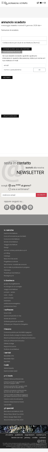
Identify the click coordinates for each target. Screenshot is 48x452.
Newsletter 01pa (9, 359)
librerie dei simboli (10, 319)
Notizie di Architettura (11, 242)
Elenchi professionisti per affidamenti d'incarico (19, 338)
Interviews (7, 270)
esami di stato (9, 298)
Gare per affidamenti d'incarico (14, 341)
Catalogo (7, 256)
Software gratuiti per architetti (14, 321)
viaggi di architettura (11, 289)
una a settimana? (20, 189)
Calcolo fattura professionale (13, 379)
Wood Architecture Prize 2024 (13, 420)
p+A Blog (7, 253)
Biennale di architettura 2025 (13, 411)
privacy (27, 437)
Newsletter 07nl (9, 356)
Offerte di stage (9, 343)
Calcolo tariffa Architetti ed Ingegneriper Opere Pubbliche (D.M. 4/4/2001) (16, 395)
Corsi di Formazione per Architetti (15, 236)
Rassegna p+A (9, 276)
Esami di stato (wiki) (10, 371)
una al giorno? (21, 185)
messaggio (6, 25)
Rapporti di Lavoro (10, 346)
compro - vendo (9, 292)
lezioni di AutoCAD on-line (12, 316)
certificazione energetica (12, 303)
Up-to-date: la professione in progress (17, 267)
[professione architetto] (17, 3)
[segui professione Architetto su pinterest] (30, 207)
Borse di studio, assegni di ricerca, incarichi (18, 335)
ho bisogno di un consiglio (13, 287)
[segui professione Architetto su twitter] (24, 207)
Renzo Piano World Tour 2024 (14, 414)
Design (6, 247)
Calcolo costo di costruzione (13, 399)
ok (39, 70)
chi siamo (9, 435)
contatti (42, 437)
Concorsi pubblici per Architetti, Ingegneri (17, 332)
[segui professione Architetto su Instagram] (12, 207)
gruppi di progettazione (12, 284)
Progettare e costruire (11, 261)
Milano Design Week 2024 (12, 417)
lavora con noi (17, 437)
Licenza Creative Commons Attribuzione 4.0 (31, 445)
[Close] (1, 451)
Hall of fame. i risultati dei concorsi (15, 264)
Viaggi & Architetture (10, 245)
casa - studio (8, 295)
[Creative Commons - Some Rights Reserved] (24, 441)
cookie (34, 437)
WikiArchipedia (9, 368)
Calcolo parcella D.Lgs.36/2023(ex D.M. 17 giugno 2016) (14, 382)
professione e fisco (10, 306)
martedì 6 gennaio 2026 (27, 25)
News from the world (11, 259)
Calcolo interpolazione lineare (14, 402)
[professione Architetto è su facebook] (18, 207)
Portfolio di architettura (11, 349)
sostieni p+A (41, 435)
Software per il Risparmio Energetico (16, 324)
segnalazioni (29, 435)
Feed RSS (7, 362)
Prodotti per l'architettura (12, 273)
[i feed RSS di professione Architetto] (6, 207)
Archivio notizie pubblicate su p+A (15, 250)
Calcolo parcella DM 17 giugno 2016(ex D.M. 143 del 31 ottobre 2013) (15, 387)
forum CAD (7, 313)
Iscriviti (41, 195)
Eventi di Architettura (10, 233)
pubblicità (19, 435)
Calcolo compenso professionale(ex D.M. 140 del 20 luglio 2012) (15, 391)
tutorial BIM (7, 405)
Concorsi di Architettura (12, 239)
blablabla (7, 301)
